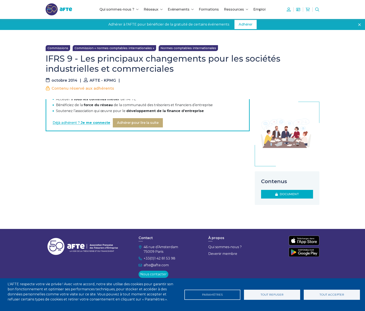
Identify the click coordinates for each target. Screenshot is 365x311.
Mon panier (308, 9)
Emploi (259, 9)
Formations (209, 9)
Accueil (51, 36)
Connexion (289, 9)
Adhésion (298, 9)
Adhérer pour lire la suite (138, 123)
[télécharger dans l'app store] (304, 240)
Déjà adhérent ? (81, 123)
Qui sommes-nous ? (225, 247)
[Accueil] (59, 9)
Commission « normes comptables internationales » (114, 48)
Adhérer (245, 24)
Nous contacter (153, 274)
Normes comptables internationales (188, 48)
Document (288, 194)
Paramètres (212, 294)
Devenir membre (222, 254)
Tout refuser (272, 294)
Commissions (58, 48)
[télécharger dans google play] (304, 252)
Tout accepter (332, 294)
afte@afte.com (156, 265)
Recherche (317, 9)
